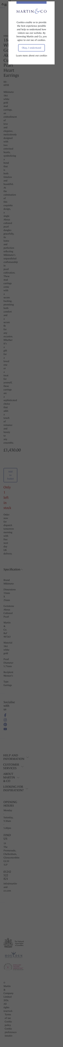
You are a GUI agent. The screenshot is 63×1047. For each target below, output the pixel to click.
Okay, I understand (31, 47)
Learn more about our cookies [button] (31, 55)
